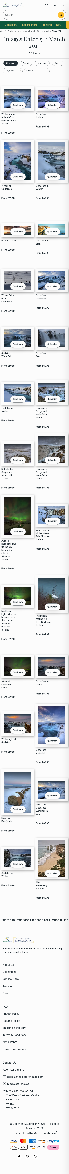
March (47, 31)
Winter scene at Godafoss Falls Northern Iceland (8, 119)
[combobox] (30, 15)
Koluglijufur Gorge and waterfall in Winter (42, 413)
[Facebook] (19, 1158)
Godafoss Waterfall (6, 355)
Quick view (18, 105)
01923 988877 (15, 1069)
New (58, 24)
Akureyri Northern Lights (6, 684)
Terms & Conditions (15, 1035)
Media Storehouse (45, 1133)
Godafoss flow (41, 355)
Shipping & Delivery (14, 1027)
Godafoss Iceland (41, 116)
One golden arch (42, 242)
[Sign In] (62, 5)
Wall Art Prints (6, 31)
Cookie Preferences (14, 1049)
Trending (47, 24)
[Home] (13, 5)
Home (17, 31)
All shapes (11, 63)
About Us (8, 964)
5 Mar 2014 (57, 31)
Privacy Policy (11, 1013)
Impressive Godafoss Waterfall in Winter (42, 809)
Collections (11, 24)
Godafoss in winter (7, 410)
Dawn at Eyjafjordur (7, 820)
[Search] (61, 15)
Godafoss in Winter (42, 187)
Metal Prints (10, 1042)
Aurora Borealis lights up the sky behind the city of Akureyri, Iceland (8, 550)
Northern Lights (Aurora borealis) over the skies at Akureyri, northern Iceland (8, 620)
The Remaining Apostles (41, 885)
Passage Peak (8, 240)
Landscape (42, 63)
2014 (39, 31)
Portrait (26, 63)
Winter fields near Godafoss (7, 298)
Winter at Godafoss (6, 187)
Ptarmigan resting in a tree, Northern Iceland (43, 621)
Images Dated (28, 31)
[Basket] (54, 5)
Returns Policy (11, 1020)
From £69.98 (8, 133)
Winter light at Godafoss (8, 741)
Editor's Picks (30, 24)
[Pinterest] (27, 1158)
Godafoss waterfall (41, 751)
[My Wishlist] (46, 5)
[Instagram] (35, 1158)
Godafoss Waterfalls (41, 297)
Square (58, 63)
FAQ (5, 1006)
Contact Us (9, 1062)
